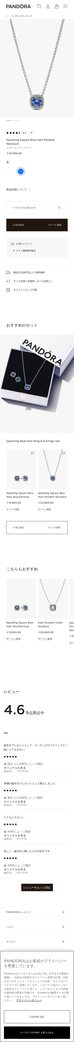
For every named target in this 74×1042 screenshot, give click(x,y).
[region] (37, 996)
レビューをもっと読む (37, 887)
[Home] (18, 6)
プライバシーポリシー (29, 1000)
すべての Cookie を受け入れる (37, 1032)
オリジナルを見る (15, 767)
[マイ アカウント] (48, 6)
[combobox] (37, 733)
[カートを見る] (56, 6)
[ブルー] (21, 171)
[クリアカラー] (10, 171)
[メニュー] (65, 6)
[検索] (39, 6)
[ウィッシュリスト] (32, 453)
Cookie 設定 (37, 1016)
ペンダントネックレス (21, 16)
